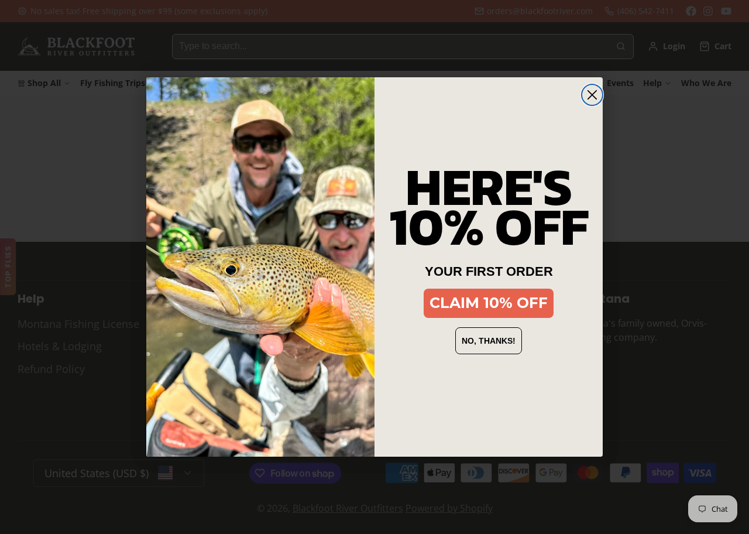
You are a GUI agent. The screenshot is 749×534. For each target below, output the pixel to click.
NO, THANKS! (489, 340)
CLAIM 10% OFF (489, 303)
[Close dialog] (592, 94)
